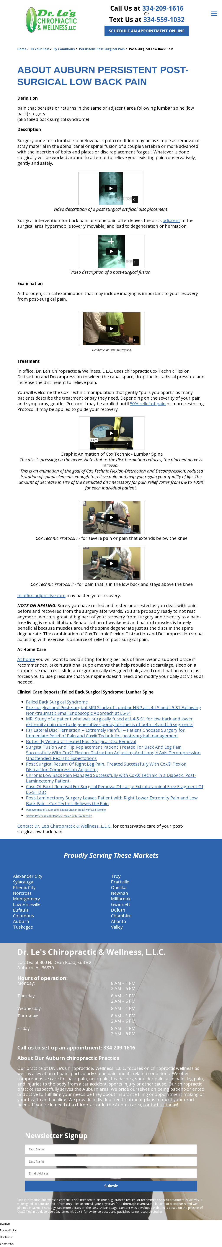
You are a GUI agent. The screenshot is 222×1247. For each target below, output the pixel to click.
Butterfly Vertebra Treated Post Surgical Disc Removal (81, 741)
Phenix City (24, 887)
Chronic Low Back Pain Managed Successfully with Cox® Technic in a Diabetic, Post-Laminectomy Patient (111, 778)
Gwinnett (120, 904)
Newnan (119, 893)
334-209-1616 (162, 8)
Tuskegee (23, 927)
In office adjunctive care (41, 595)
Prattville (120, 882)
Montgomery (26, 899)
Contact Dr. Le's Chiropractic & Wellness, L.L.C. (64, 826)
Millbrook (121, 899)
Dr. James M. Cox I (69, 1211)
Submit (111, 1185)
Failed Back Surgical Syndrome (57, 702)
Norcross (22, 893)
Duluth (118, 910)
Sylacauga (23, 882)
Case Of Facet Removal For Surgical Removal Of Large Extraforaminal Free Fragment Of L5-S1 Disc (114, 789)
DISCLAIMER (101, 1208)
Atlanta (118, 921)
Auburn (21, 921)
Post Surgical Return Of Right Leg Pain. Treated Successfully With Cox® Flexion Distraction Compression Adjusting (106, 767)
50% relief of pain (148, 404)
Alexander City (27, 876)
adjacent (171, 220)
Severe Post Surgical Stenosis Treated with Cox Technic (59, 816)
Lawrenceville (27, 904)
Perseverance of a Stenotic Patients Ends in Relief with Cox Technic (66, 809)
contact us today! (160, 1105)
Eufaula (21, 910)
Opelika (118, 887)
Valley (117, 927)
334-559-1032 (163, 19)
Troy (116, 876)
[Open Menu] (214, 13)
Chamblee (121, 916)
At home (26, 659)
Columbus (23, 916)
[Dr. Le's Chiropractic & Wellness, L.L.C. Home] (51, 19)
